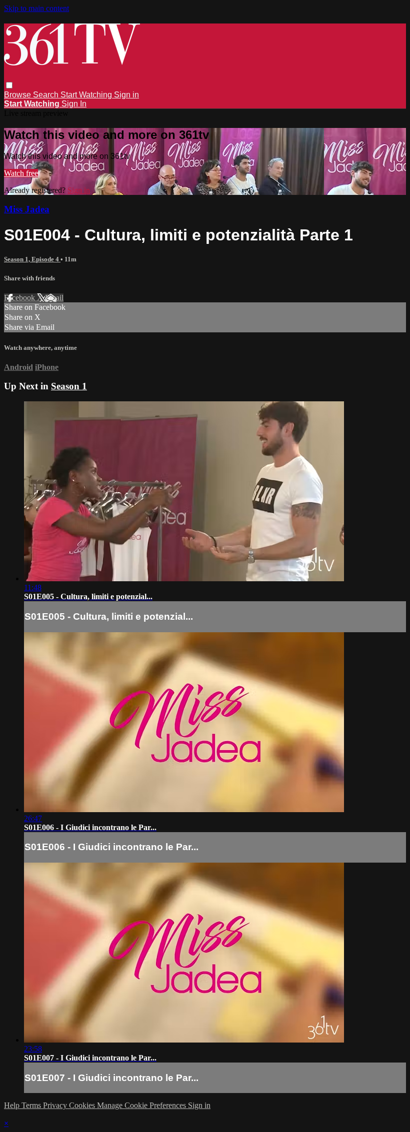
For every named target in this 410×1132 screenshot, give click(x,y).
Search (46, 94)
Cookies (83, 1105)
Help (13, 1105)
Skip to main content (36, 8)
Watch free (21, 173)
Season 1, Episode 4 (32, 259)
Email (54, 297)
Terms (32, 1105)
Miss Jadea (27, 209)
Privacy (56, 1105)
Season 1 (69, 386)
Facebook (20, 297)
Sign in (126, 94)
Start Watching (87, 94)
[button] (9, 85)
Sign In (74, 103)
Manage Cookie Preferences (142, 1105)
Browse (18, 94)
